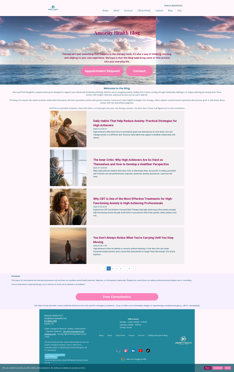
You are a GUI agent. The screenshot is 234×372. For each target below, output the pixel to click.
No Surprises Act (51, 357)
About (116, 10)
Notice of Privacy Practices (55, 355)
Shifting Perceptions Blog (158, 335)
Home (105, 10)
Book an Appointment (173, 5)
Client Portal (143, 10)
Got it (228, 368)
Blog (170, 10)
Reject (207, 368)
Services (141, 335)
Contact (159, 10)
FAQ (179, 10)
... (125, 268)
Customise (218, 368)
